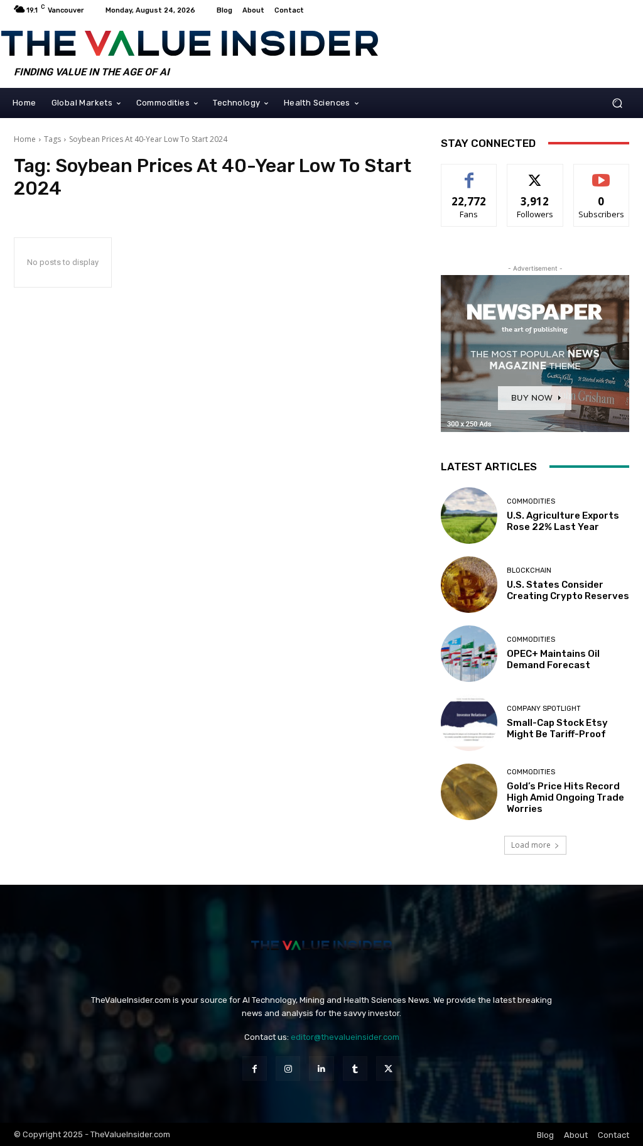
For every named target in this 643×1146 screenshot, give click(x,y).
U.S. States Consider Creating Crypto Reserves (568, 590)
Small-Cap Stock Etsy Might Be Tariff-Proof (557, 728)
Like (469, 173)
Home (25, 139)
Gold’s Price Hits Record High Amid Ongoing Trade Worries (565, 797)
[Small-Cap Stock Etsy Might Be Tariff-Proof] (469, 723)
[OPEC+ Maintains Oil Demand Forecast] (469, 653)
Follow (535, 173)
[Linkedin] (321, 1068)
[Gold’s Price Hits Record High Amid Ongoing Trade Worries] (469, 792)
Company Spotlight (544, 708)
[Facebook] (254, 1068)
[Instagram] (288, 1068)
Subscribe (601, 173)
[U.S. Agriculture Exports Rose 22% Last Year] (469, 515)
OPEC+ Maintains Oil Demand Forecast (553, 659)
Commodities (531, 501)
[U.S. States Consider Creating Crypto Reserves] (469, 584)
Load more (531, 845)
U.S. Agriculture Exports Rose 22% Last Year (563, 521)
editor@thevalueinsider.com (345, 1037)
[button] (617, 102)
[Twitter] (388, 1068)
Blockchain (529, 570)
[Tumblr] (355, 1068)
